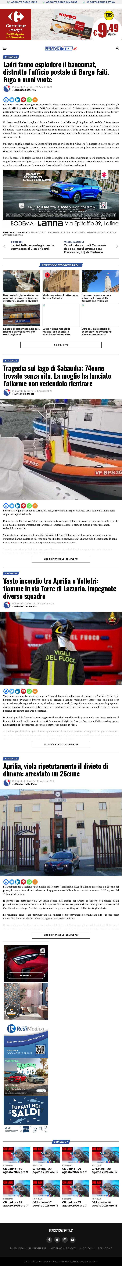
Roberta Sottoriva (25, 90)
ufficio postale (13, 235)
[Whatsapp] (29, 99)
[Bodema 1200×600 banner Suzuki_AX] (61, 227)
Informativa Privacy (63, 1248)
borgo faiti (39, 232)
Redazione (105, 1248)
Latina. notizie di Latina (102, 232)
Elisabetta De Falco (26, 606)
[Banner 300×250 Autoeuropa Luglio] (26, 1077)
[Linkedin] (17, 99)
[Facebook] (6, 99)
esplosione (79, 232)
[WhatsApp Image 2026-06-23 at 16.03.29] (26, 1114)
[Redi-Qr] (26, 1039)
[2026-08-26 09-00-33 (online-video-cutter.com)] (26, 963)
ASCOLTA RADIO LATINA (100, 2)
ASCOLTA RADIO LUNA (24, 2)
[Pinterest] (23, 99)
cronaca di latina (59, 232)
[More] (35, 99)
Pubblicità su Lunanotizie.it (28, 1248)
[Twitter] (11, 99)
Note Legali (86, 1248)
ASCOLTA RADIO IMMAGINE (62, 2)
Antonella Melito (24, 393)
